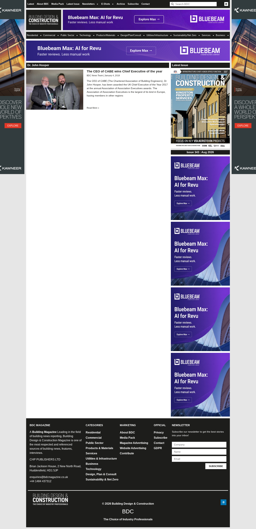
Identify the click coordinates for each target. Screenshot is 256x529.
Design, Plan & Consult (101, 474)
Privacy (159, 432)
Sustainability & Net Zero (102, 479)
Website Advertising (133, 448)
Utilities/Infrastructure (157, 35)
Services (206, 35)
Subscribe (133, 4)
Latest (31, 4)
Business (220, 35)
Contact (145, 4)
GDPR (158, 448)
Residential (32, 35)
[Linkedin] (226, 4)
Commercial (49, 35)
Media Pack (57, 4)
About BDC (43, 4)
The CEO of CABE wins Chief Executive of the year (124, 71)
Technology (85, 35)
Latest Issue (73, 4)
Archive (121, 4)
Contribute (127, 453)
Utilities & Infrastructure (101, 458)
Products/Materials (105, 35)
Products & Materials (99, 448)
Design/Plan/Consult (131, 35)
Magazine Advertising (134, 442)
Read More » (93, 108)
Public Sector (67, 35)
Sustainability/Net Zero (184, 35)
